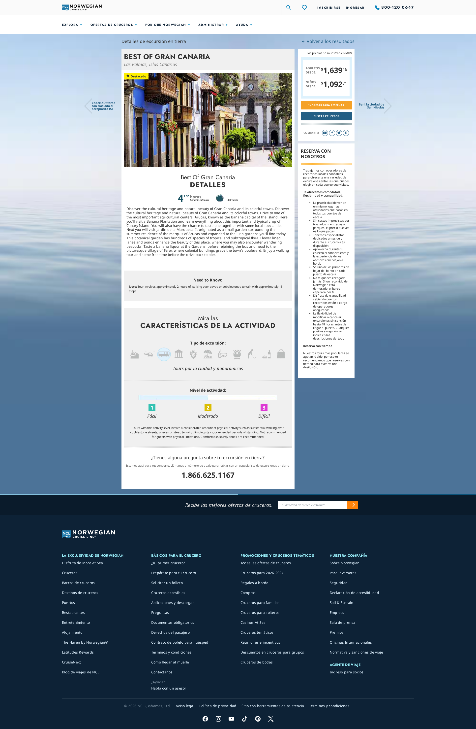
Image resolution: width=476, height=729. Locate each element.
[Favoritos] (304, 7)
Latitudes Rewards (78, 652)
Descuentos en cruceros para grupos (272, 652)
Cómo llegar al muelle (170, 662)
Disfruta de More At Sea (82, 562)
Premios (337, 632)
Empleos (337, 612)
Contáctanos (162, 672)
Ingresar (355, 8)
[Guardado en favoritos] (285, 160)
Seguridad (339, 582)
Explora (70, 25)
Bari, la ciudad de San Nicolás (371, 105)
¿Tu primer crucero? (168, 562)
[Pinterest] (346, 133)
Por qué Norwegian (165, 25)
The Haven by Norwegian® (85, 642)
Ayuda (242, 25)
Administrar (211, 25)
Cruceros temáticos (257, 632)
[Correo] (325, 133)
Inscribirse (329, 8)
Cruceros (69, 572)
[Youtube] (231, 719)
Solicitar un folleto (167, 582)
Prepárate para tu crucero (173, 572)
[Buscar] (289, 7)
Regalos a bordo (254, 582)
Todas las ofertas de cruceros (265, 562)
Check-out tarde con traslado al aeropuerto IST (103, 106)
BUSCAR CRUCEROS (326, 116)
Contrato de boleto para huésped (179, 642)
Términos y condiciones (171, 652)
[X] (271, 719)
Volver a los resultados (330, 41)
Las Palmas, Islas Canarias (150, 64)
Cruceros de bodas (256, 662)
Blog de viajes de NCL (80, 672)
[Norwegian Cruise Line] (82, 7)
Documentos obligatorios (172, 622)
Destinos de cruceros (80, 592)
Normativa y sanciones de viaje (356, 652)
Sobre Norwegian (345, 562)
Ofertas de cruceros (111, 25)
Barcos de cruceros (78, 582)
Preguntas (160, 612)
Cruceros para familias (260, 602)
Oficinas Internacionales (351, 642)
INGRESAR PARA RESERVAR (326, 105)
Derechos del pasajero (170, 632)
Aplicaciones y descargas (172, 602)
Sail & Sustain (342, 602)
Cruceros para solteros (260, 612)
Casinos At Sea (253, 622)
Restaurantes (73, 612)
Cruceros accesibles (168, 592)
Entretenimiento (76, 622)
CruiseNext (71, 662)
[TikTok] (244, 719)
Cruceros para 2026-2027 (262, 572)
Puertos (68, 602)
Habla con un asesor (168, 688)
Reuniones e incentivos (260, 642)
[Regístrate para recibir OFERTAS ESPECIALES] (352, 505)
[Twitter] (339, 133)
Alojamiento (72, 632)
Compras (248, 592)
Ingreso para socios (347, 672)
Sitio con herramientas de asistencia (272, 705)
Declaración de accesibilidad (354, 592)
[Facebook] (332, 133)
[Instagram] (218, 719)
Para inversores (343, 572)
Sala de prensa (343, 622)
